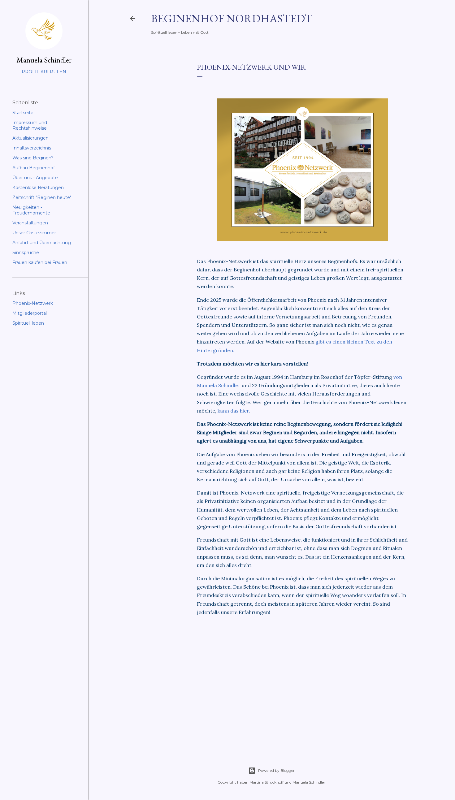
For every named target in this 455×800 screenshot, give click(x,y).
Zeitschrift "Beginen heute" (42, 197)
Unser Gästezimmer (34, 233)
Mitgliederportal (29, 313)
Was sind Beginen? (33, 158)
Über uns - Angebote (35, 177)
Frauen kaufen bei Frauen (39, 262)
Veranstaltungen (30, 223)
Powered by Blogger (276, 770)
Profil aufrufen (44, 72)
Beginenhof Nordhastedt (231, 18)
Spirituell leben (28, 323)
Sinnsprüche (25, 252)
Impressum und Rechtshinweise (29, 125)
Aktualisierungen (30, 138)
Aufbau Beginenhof (33, 168)
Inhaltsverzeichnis (31, 148)
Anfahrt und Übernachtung (41, 242)
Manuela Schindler (44, 60)
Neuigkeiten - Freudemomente (31, 210)
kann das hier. (234, 411)
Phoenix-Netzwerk (32, 303)
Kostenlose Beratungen (38, 187)
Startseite (22, 112)
